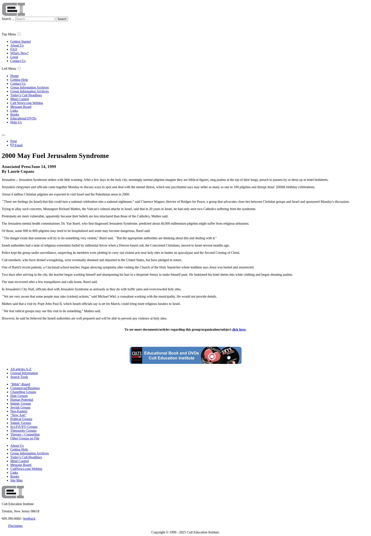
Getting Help (19, 80)
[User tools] (3, 135)
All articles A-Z (20, 369)
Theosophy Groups (23, 430)
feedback (29, 518)
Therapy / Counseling (25, 434)
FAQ (13, 49)
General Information (24, 373)
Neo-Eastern (18, 411)
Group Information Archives (29, 87)
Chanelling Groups (23, 392)
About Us (17, 45)
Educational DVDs (23, 118)
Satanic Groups (20, 423)
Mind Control (19, 99)
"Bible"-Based (20, 384)
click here (239, 329)
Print (13, 141)
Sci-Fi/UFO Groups (23, 426)
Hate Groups (19, 396)
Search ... (8, 19)
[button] (19, 34)
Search (62, 19)
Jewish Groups (20, 407)
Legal (14, 57)
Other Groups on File (24, 438)
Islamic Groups (20, 403)
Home (14, 76)
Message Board (20, 107)
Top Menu (9, 34)
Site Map (16, 480)
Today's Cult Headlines (26, 95)
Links (14, 110)
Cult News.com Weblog (26, 103)
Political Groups (21, 419)
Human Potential (21, 399)
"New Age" (18, 415)
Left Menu (9, 68)
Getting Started (20, 41)
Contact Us (18, 61)
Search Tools (19, 377)
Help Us (16, 122)
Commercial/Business (25, 388)
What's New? (19, 53)
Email (18, 145)
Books (14, 114)
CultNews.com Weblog (26, 469)
